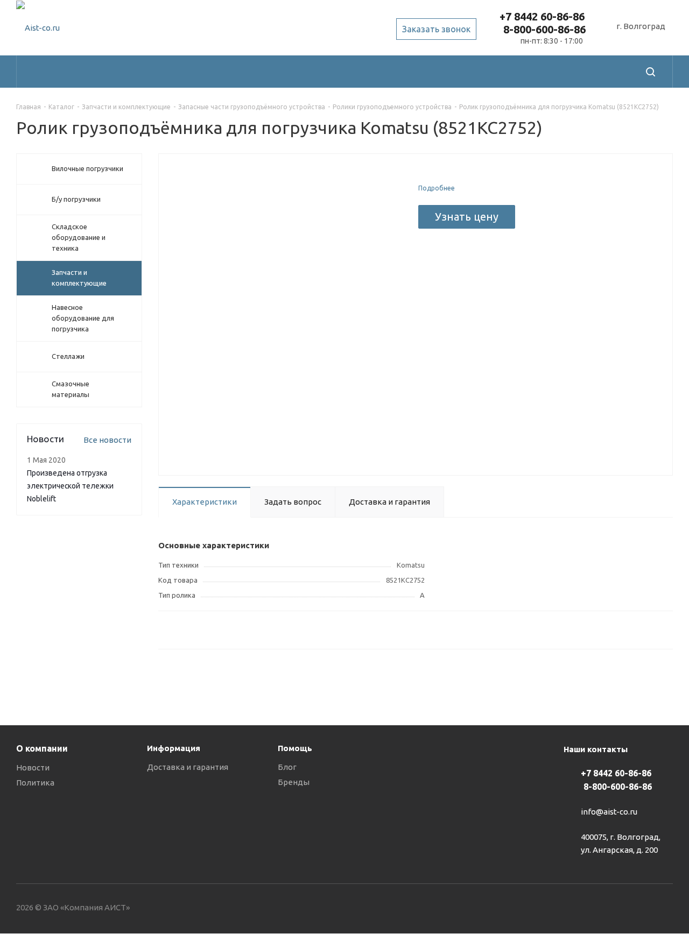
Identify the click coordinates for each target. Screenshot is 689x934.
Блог (287, 767)
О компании (42, 748)
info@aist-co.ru (609, 812)
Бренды (294, 782)
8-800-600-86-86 (544, 29)
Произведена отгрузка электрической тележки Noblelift (70, 486)
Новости (33, 767)
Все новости (107, 439)
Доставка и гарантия (187, 767)
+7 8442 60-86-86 (542, 16)
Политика (35, 782)
